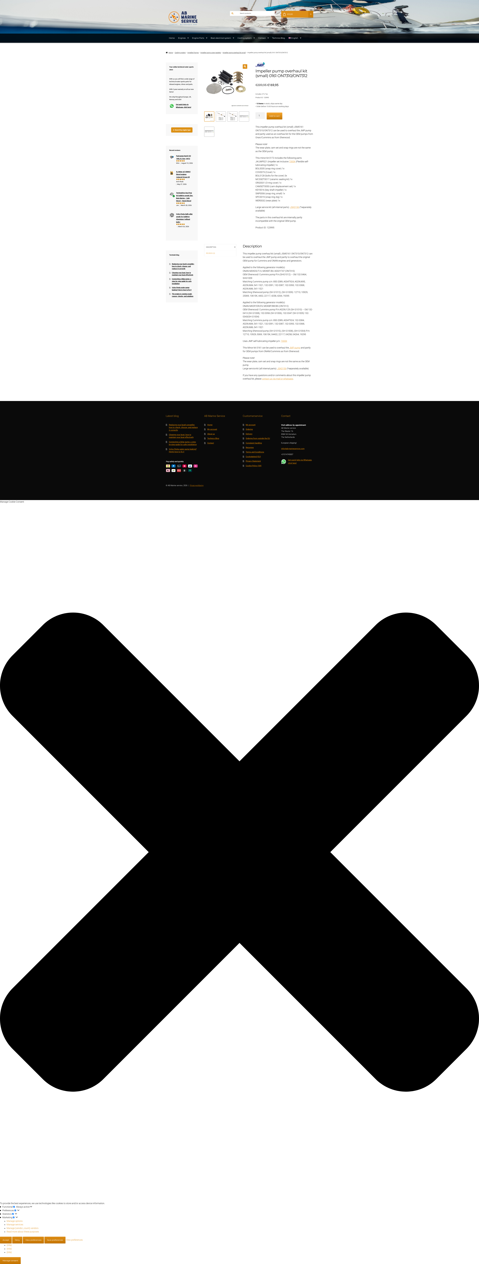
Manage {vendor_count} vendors (22, 1228)
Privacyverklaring (196, 485)
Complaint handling (254, 443)
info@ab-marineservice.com (292, 449)
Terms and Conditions (255, 452)
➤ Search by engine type (182, 130)
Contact (262, 38)
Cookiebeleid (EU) (253, 457)
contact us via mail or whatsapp (277, 379)
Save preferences (55, 1240)
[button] (245, 66)
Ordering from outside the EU (258, 438)
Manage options (15, 1221)
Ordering (249, 429)
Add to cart (274, 116)
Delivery (249, 434)
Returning (250, 447)
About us (211, 434)
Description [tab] (211, 247)
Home (172, 38)
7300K (292, 161)
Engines (182, 38)
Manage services (15, 1224)
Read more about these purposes (23, 1231)
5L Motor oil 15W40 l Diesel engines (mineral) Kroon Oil (183, 174)
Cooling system (245, 38)
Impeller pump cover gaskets (210, 53)
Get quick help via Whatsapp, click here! (183, 106)
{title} (9, 1245)
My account (212, 429)
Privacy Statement (253, 461)
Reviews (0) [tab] (210, 253)
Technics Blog (278, 38)
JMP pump (294, 347)
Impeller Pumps (193, 53)
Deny (17, 1240)
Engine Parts (198, 38)
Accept (6, 1240)
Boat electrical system (221, 38)
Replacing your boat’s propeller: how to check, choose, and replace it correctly (183, 266)
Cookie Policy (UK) (253, 466)
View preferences (33, 1240)
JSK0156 (294, 207)
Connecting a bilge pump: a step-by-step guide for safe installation (181, 281)
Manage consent (10, 1260)
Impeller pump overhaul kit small (234, 53)
